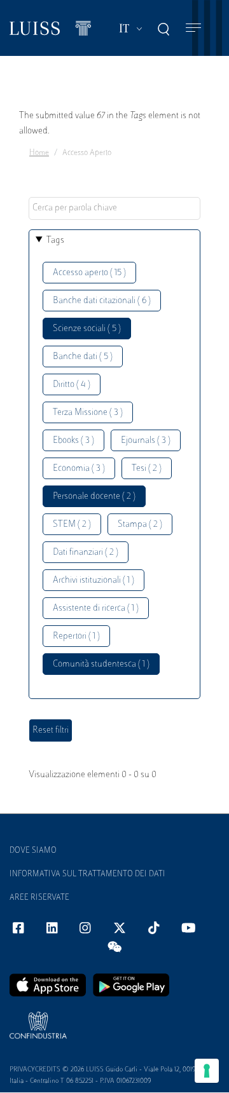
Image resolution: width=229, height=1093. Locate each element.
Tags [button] (55, 240)
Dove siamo (33, 851)
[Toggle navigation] (193, 28)
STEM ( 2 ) (72, 524)
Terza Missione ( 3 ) (88, 413)
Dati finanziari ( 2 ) (85, 552)
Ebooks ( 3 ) (73, 440)
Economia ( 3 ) (79, 468)
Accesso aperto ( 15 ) (89, 273)
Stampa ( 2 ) (140, 524)
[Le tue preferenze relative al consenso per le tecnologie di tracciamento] (207, 1071)
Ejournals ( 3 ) (145, 440)
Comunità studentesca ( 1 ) (101, 664)
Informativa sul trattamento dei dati (87, 874)
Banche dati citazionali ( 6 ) (102, 301)
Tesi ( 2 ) (147, 468)
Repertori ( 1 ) (76, 636)
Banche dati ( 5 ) (83, 357)
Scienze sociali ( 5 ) (87, 329)
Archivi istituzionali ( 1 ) (93, 580)
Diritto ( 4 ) (71, 385)
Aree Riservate (39, 898)
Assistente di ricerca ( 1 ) (96, 608)
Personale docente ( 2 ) (94, 496)
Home (39, 153)
